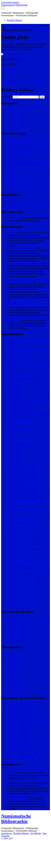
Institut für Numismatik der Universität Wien (26, 780)
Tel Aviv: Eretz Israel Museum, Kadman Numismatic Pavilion (25, 555)
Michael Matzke (14, 681)
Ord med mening (25, 59)
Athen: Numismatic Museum (20, 348)
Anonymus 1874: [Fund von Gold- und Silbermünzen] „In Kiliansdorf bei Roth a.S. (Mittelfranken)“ (26, 155)
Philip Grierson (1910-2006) (19, 686)
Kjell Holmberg (24, 80)
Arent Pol (11, 653)
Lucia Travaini (13, 674)
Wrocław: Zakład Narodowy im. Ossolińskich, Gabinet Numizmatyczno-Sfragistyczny (27, 604)
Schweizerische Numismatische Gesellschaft (26, 748)
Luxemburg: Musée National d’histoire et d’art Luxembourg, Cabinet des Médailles (27, 470)
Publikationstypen (17, 25)
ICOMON (11, 232)
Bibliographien (13, 109)
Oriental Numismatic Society (20, 737)
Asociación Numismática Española (22, 706)
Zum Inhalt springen (10, 2)
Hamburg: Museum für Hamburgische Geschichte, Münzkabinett (24, 408)
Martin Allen (12, 679)
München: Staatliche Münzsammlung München (28, 492)
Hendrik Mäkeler (14, 20)
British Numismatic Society (19, 712)
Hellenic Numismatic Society (20, 724)
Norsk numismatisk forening (19, 735)
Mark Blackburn (14, 676)
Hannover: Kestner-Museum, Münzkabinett (26, 412)
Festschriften (33, 25)
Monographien (19, 119)
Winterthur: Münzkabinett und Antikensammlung (20, 599)
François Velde (13, 661)
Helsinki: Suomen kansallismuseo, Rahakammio (28, 415)
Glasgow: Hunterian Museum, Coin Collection (28, 397)
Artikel (15, 114)
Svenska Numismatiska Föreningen (22, 758)
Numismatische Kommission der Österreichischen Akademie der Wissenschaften (28, 303)
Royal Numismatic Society (19, 745)
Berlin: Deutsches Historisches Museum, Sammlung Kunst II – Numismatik (25, 351)
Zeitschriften (18, 127)
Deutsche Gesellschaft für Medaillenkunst (25, 717)
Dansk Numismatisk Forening (20, 714)
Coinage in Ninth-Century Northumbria (24, 186)
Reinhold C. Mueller (16, 689)
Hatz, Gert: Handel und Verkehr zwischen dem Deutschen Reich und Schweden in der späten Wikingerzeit (28, 175)
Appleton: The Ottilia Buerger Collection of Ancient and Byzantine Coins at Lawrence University (26, 343)
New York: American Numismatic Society (25, 500)
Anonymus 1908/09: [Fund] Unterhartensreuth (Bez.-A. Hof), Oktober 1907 (27, 140)
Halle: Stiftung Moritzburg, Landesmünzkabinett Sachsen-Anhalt (23, 403)
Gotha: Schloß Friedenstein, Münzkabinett (26, 399)
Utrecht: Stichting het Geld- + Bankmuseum (26, 567)
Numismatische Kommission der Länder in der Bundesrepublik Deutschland (27, 280)
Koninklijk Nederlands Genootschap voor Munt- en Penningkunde (25, 731)
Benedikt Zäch (13, 658)
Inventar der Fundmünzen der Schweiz (24, 263)
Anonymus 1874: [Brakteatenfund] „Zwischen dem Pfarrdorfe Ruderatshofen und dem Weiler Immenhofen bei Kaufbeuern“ (28, 147)
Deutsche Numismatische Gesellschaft (24, 719)
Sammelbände (18, 125)
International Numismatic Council (22, 248)
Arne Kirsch (12, 656)
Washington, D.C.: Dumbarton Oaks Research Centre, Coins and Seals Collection (27, 576)
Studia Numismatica (26, 64)
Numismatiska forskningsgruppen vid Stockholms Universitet (23, 797)
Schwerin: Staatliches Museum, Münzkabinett (27, 541)
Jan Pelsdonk (13, 668)
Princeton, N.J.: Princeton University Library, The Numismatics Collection (27, 532)
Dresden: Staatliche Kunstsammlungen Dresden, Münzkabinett (24, 382)
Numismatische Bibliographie (14, 5)
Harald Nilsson (9, 80)
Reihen (15, 122)
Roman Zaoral (13, 692)
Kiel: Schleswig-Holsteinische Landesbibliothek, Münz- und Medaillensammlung (20, 430)
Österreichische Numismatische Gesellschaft (26, 740)
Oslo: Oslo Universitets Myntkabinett (23, 507)
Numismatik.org (14, 218)
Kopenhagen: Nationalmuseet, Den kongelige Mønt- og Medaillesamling (27, 441)
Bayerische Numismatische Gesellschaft (24, 709)
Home (4, 25)
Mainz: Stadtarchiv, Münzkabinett (22, 479)
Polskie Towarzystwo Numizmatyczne (24, 742)
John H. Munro (14, 671)
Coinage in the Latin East (18, 183)
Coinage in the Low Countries (20, 181)
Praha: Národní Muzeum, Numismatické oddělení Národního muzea (25, 527)
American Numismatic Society (20, 704)
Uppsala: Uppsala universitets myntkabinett (26, 564)
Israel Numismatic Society (18, 727)
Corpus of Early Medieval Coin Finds (24, 206)
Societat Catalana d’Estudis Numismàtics (25, 753)
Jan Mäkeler (35, 833)
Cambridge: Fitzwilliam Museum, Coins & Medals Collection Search (26, 624)
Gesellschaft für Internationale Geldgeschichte (27, 722)
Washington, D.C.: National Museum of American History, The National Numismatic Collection (27, 582)
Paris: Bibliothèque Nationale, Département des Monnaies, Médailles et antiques (28, 516)
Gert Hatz (11, 663)
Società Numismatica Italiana (20, 750)
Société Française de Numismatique (23, 755)
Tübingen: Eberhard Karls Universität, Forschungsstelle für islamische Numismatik (26, 560)
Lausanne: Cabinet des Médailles (21, 451)
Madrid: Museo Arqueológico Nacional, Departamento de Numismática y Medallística (27, 475)
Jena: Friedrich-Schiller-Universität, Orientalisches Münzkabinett (23, 418)
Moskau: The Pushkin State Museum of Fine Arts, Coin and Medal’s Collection (27, 488)
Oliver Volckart (14, 684)
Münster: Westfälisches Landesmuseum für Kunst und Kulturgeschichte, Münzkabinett (26, 496)
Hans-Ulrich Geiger (16, 666)
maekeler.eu (6, 833)
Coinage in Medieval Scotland (20, 188)
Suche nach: (6, 97)
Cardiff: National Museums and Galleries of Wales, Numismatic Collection (26, 377)
